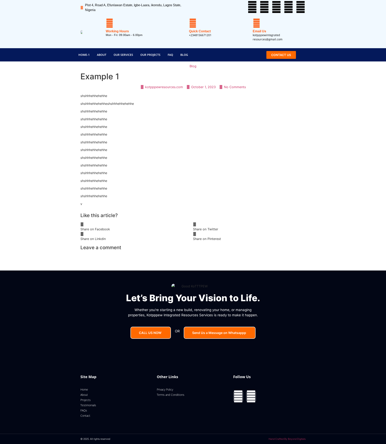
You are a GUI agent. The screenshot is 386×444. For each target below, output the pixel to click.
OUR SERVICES (123, 55)
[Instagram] (251, 396)
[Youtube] (276, 7)
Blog (184, 55)
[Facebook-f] (252, 7)
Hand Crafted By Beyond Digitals (287, 438)
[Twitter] (264, 7)
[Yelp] (288, 7)
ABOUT (101, 55)
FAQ (170, 55)
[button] (136, 227)
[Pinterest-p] (301, 7)
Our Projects (150, 55)
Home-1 (84, 55)
